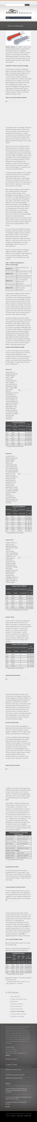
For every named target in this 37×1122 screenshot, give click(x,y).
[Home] (18, 11)
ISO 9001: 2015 (28, 1115)
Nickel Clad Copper (17, 1009)
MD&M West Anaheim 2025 (14, 1078)
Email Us (13, 1115)
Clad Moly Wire (15, 997)
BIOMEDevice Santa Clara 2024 (15, 1075)
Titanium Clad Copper (17, 1016)
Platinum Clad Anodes (17, 1011)
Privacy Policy (20, 1115)
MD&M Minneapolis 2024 (13, 1070)
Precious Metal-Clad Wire (18, 1014)
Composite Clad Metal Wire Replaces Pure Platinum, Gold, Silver (18, 1098)
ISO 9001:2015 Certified (11, 1059)
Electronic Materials (17, 1004)
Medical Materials (16, 1006)
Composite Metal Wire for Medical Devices (16, 1103)
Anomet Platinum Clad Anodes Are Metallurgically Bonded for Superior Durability (16, 1090)
